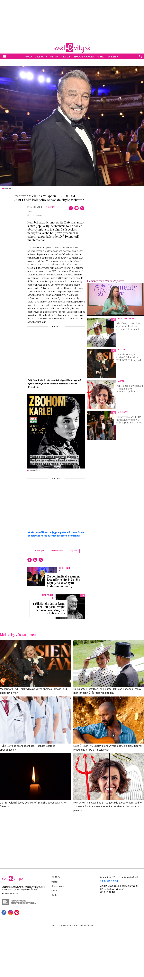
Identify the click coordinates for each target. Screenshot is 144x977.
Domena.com (88, 926)
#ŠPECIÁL (73, 551)
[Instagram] (10, 912)
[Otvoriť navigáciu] (4, 56)
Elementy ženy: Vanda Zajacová (105, 281)
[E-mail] (76, 208)
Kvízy (66, 56)
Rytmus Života (36, 215)
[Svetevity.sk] (72, 48)
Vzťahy (55, 56)
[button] (140, 56)
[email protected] (109, 880)
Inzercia (54, 882)
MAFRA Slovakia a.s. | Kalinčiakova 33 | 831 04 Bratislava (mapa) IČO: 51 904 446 (119, 889)
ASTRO (100, 56)
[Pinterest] (16, 912)
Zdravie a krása (84, 56)
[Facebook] (71, 208)
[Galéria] (72, 126)
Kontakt (54, 891)
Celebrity (41, 56)
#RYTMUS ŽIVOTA (57, 551)
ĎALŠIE (112, 56)
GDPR (54, 895)
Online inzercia (58, 886)
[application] (115, 299)
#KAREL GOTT (39, 551)
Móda (28, 56)
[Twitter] (82, 208)
